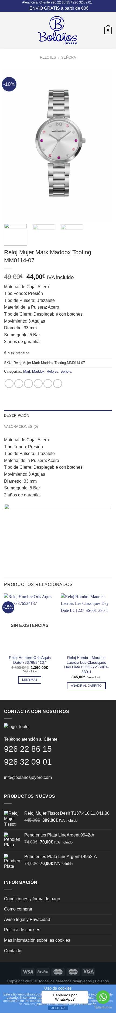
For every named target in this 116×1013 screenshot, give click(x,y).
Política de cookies (22, 929)
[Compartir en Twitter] (28, 383)
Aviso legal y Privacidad (27, 919)
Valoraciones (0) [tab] (21, 427)
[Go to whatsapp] (103, 997)
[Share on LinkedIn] (57, 383)
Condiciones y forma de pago (32, 898)
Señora (68, 57)
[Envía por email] (38, 383)
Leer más (29, 679)
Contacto (12, 950)
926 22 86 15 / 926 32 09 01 (71, 2)
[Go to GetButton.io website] (103, 1007)
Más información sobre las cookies (37, 940)
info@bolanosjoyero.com (28, 777)
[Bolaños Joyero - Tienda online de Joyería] (57, 30)
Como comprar (18, 909)
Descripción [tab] (16, 416)
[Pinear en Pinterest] (47, 383)
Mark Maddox (34, 371)
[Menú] (7, 30)
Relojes (48, 57)
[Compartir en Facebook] (18, 383)
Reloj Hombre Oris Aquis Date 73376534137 (30, 660)
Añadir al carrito (86, 685)
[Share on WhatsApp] (9, 383)
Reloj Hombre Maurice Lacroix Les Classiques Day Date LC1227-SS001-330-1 (86, 665)
